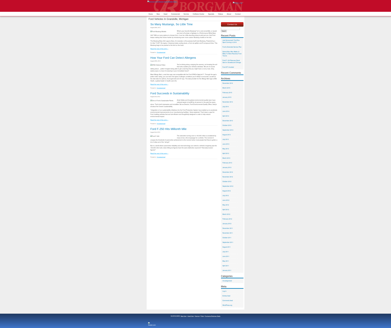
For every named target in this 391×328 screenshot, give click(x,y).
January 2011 (226, 270)
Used (165, 14)
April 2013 (225, 153)
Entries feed (226, 296)
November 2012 (227, 177)
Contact (238, 14)
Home (151, 14)
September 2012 (227, 186)
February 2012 (227, 219)
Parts (202, 316)
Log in (224, 291)
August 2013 (226, 135)
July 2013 (225, 139)
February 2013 (227, 163)
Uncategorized (161, 52)
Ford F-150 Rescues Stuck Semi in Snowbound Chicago (231, 61)
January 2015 (226, 97)
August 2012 (226, 191)
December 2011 (227, 228)
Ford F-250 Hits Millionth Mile (168, 129)
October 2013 (226, 125)
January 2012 (226, 223)
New (158, 14)
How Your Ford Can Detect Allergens (173, 57)
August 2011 (226, 247)
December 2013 (227, 121)
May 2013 (225, 149)
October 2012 (226, 181)
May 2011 (225, 261)
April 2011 (225, 266)
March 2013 (226, 158)
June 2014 (225, 111)
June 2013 (225, 144)
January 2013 (226, 167)
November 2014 (227, 102)
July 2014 (225, 107)
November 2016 (227, 83)
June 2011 (225, 256)
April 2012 (225, 209)
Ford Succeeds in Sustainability (169, 93)
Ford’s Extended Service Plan (232, 47)
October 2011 (226, 238)
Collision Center (198, 14)
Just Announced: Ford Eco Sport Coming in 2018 (231, 41)
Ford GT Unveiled (228, 67)
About (229, 14)
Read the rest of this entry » (159, 49)
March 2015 (226, 88)
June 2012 (225, 200)
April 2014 (225, 116)
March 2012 (226, 214)
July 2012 (225, 195)
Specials (211, 14)
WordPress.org (227, 305)
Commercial (175, 14)
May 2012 (225, 205)
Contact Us (232, 24)
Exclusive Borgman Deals (212, 316)
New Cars (183, 316)
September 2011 (227, 242)
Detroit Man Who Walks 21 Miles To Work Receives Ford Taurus (231, 54)
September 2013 (227, 130)
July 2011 (225, 252)
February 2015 (227, 92)
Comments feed (227, 300)
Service (186, 14)
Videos (220, 14)
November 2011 (227, 233)
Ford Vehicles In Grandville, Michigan (168, 19)
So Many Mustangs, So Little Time (171, 24)
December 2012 (227, 172)
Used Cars (191, 316)
